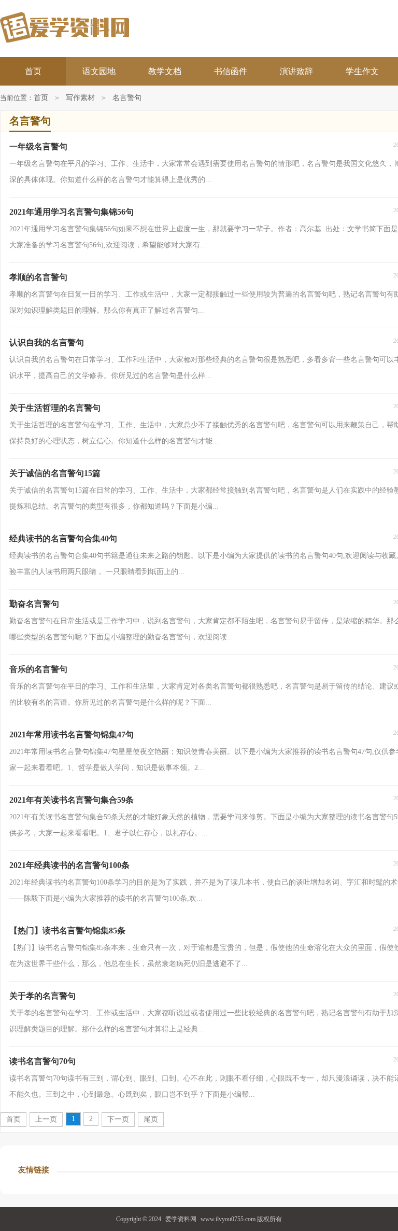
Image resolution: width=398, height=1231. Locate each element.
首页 (33, 71)
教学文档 (164, 71)
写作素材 (80, 98)
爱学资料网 (180, 1219)
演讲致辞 (296, 71)
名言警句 (126, 98)
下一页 (118, 1119)
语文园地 (99, 71)
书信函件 (230, 71)
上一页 (46, 1119)
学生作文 (362, 71)
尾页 (151, 1119)
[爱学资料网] (99, 27)
